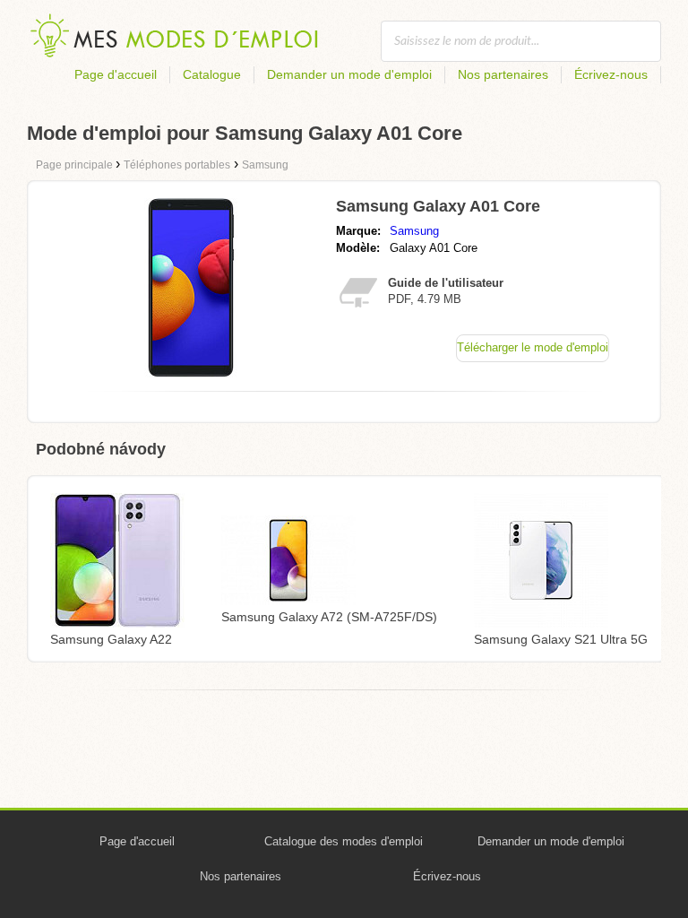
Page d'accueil (115, 74)
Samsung (414, 231)
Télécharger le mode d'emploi (532, 347)
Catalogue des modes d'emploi (343, 841)
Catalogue (212, 74)
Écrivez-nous (611, 74)
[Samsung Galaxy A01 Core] (190, 372)
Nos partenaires (503, 74)
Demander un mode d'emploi (349, 74)
